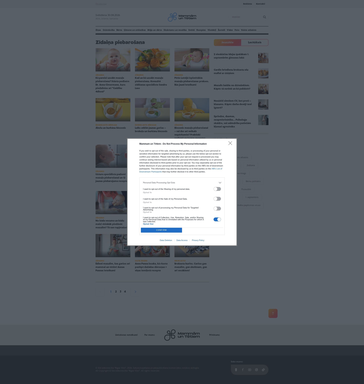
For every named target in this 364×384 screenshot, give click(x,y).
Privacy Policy (198, 240)
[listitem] (182, 182)
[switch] (217, 189)
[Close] (231, 144)
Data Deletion (166, 240)
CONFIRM (161, 230)
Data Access (182, 240)
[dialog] (182, 192)
